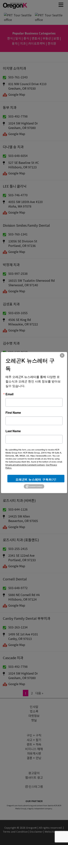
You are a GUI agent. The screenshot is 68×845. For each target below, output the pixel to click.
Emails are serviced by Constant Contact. (25, 464)
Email (9, 394)
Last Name (13, 431)
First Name (13, 412)
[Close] (62, 355)
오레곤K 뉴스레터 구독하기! (35, 479)
